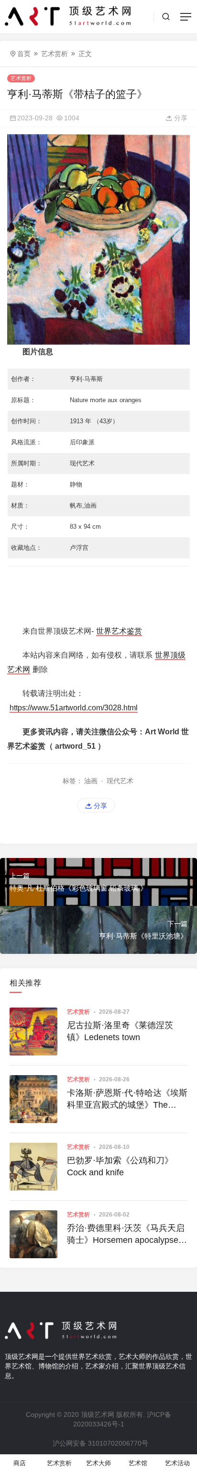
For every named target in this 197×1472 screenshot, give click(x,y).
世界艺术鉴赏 (119, 631)
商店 (19, 1463)
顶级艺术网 (97, 1414)
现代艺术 (120, 781)
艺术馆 (138, 1463)
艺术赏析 (54, 54)
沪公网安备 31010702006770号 (100, 1443)
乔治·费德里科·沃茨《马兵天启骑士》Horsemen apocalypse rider (126, 1234)
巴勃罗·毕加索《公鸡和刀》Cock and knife (120, 1166)
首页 (24, 54)
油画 (91, 781)
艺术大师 (98, 1463)
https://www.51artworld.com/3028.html (74, 708)
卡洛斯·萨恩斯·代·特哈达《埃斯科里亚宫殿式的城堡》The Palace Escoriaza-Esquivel (127, 1099)
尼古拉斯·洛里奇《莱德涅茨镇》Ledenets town (120, 1031)
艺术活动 (177, 1463)
